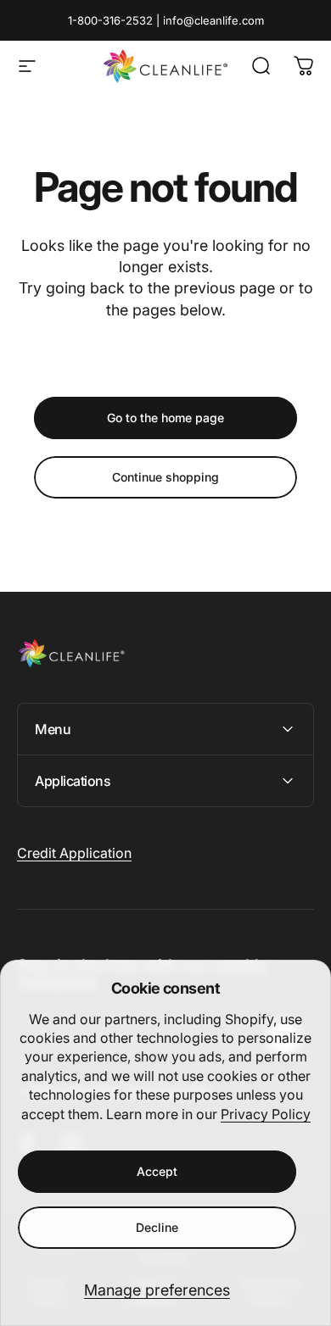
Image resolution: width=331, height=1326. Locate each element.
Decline (157, 1227)
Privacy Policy (266, 1114)
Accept (157, 1171)
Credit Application (74, 852)
